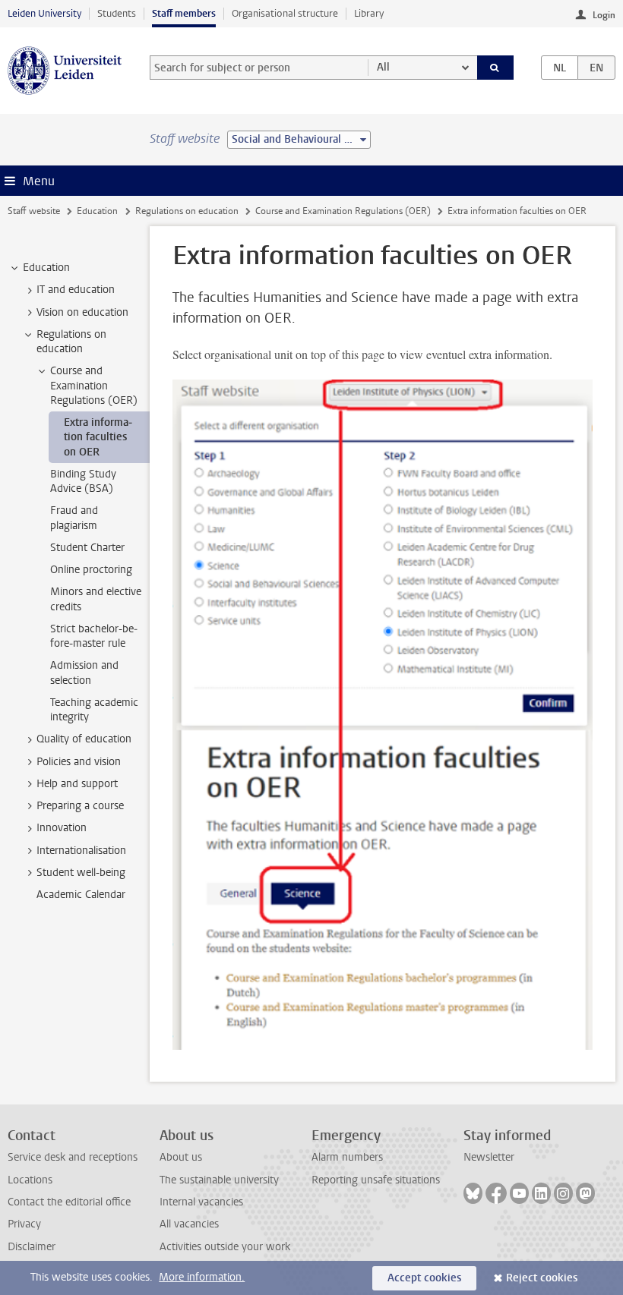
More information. (202, 1277)
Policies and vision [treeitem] (78, 762)
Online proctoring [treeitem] (91, 569)
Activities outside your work (225, 1247)
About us (181, 1157)
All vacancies (189, 1224)
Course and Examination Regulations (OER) (343, 211)
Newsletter (488, 1157)
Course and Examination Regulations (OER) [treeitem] (94, 386)
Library (369, 13)
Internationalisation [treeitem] (81, 850)
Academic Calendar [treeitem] (80, 894)
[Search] (495, 67)
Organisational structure (285, 13)
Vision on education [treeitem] (82, 312)
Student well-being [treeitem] (80, 872)
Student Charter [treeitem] (87, 547)
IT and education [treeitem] (75, 289)
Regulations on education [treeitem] (71, 341)
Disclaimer (31, 1247)
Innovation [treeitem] (61, 828)
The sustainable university (219, 1180)
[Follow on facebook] (496, 1193)
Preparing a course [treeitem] (80, 806)
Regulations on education (187, 211)
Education (97, 211)
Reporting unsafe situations (376, 1180)
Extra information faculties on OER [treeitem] (98, 437)
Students (116, 13)
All (383, 67)
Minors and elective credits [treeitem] (95, 598)
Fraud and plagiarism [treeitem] (74, 517)
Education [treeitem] (46, 267)
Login (604, 15)
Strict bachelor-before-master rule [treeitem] (94, 636)
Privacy (24, 1224)
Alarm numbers (347, 1157)
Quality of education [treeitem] (83, 739)
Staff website (34, 211)
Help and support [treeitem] (77, 784)
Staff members (184, 13)
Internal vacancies (201, 1202)
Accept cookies (424, 1278)
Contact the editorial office (69, 1202)
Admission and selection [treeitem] (84, 672)
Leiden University (44, 13)
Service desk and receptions (73, 1157)
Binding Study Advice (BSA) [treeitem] (83, 481)
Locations (30, 1180)
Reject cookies (541, 1278)
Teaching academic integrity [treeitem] (94, 709)
